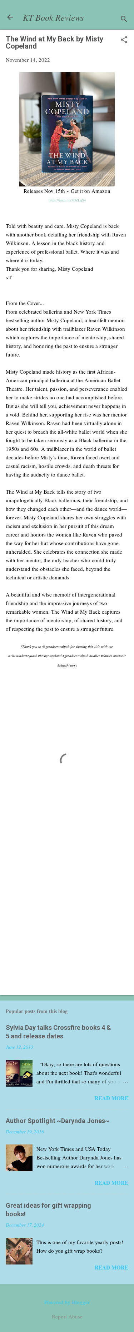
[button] (124, 40)
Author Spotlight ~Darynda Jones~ (57, 1120)
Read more (111, 1098)
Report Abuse (67, 1316)
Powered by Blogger (67, 1302)
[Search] (124, 19)
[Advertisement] (67, 916)
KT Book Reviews (53, 17)
